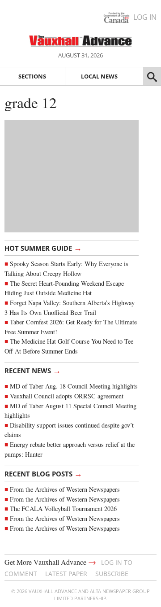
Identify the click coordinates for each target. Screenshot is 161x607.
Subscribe (111, 573)
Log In (145, 17)
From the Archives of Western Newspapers (65, 489)
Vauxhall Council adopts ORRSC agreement (66, 396)
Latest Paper (66, 573)
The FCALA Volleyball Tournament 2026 (63, 508)
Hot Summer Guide (43, 247)
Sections (32, 76)
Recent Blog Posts (43, 473)
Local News (99, 76)
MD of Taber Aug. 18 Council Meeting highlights (74, 386)
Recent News (32, 370)
